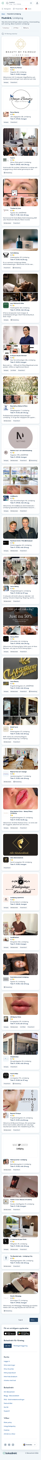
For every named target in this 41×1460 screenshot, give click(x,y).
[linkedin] (9, 1444)
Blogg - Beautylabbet (11, 1396)
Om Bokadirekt (9, 1392)
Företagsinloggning (20, 1346)
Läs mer (7, 1346)
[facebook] (12, 1444)
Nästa (33, 1320)
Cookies (6, 1430)
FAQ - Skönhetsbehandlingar (14, 1399)
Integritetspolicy (10, 1426)
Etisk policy (8, 1422)
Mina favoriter (9, 1369)
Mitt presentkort (10, 1373)
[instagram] (5, 1444)
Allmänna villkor (9, 1434)
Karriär (6, 1407)
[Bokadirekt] (3, 3)
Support (7, 1411)
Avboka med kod (10, 1380)
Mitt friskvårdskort (10, 1376)
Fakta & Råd (8, 1403)
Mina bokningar (9, 1365)
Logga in (7, 1361)
